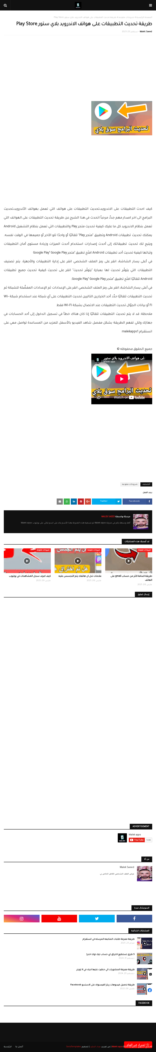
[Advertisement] (78, 65)
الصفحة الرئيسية (144, 17)
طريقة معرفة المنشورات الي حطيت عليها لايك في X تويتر (105, 970)
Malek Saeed (146, 32)
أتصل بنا (19, 1047)
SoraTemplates (73, 1047)
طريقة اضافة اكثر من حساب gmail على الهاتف (131, 578)
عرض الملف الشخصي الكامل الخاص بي (117, 874)
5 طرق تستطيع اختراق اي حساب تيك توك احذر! (110, 954)
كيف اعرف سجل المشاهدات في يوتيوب (30, 576)
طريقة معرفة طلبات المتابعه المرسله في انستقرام (109, 939)
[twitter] (97, 918)
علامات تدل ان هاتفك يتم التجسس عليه (80, 576)
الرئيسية (8, 1047)
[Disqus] (78, 655)
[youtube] (59, 918)
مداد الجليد (95, 1047)
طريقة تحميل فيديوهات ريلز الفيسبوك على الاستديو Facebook (102, 985)
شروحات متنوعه (126, 17)
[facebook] (134, 918)
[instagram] (22, 918)
